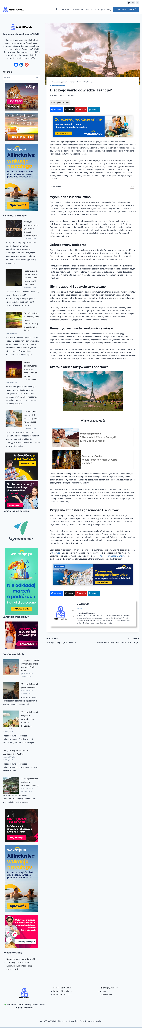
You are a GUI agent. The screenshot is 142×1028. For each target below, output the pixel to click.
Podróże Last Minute (62, 988)
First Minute (78, 9)
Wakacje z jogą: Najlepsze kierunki (61, 641)
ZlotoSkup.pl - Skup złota (17, 962)
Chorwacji (56, 553)
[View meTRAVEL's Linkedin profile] (73, 616)
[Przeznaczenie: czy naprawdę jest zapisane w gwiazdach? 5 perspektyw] (14, 277)
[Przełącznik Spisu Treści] (130, 187)
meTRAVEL (58, 95)
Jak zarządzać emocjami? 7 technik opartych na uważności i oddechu (31, 418)
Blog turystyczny (57, 86)
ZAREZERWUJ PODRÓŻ (126, 9)
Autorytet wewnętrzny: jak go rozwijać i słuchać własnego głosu (31, 229)
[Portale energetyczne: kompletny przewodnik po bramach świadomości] (14, 369)
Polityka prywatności (109, 988)
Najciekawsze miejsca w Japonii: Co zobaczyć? (118, 641)
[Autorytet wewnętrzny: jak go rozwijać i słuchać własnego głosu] (14, 228)
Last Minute (65, 9)
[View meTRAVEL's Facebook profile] (73, 611)
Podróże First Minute (62, 991)
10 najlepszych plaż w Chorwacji (113, 556)
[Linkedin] (133, 2)
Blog (109, 9)
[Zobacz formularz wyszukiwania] (123, 3)
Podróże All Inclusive (62, 994)
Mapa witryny (106, 994)
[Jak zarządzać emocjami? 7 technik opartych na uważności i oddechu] (14, 418)
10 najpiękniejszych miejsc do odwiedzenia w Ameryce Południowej (29, 719)
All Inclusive (91, 9)
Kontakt (103, 991)
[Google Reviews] (137, 2)
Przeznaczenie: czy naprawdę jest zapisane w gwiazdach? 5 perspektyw (31, 278)
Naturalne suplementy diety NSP (21, 959)
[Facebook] (129, 2)
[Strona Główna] (51, 82)
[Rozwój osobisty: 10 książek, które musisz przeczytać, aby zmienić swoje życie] (14, 320)
